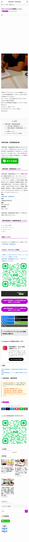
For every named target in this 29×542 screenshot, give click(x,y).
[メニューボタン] (2, 2)
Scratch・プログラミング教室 (14, 133)
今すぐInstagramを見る (16, 359)
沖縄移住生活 (5, 11)
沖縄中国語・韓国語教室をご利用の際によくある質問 (14, 151)
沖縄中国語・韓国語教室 (7, 196)
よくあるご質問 (7, 225)
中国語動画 (6, 516)
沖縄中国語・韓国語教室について (15, 126)
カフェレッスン (7, 229)
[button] (3, 409)
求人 (4, 231)
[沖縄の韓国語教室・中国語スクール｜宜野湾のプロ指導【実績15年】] (14, 2)
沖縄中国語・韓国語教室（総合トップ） (12, 388)
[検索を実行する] (26, 511)
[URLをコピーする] (26, 409)
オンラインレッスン (8, 227)
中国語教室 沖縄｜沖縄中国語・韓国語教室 (13, 390)
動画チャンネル (10, 131)
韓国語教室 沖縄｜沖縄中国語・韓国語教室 (13, 392)
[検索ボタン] (27, 2)
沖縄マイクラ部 (13, 257)
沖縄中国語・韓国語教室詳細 (12, 124)
